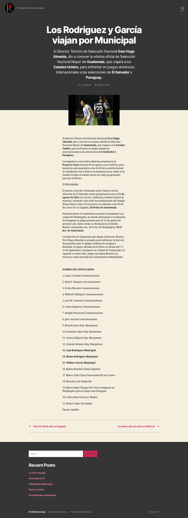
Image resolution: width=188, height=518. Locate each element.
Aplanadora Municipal (40, 484)
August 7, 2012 (104, 85)
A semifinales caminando (42, 495)
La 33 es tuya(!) (37, 472)
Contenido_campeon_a (58, 512)
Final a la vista (36, 489)
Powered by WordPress (81, 512)
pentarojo (87, 85)
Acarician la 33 (37, 478)
